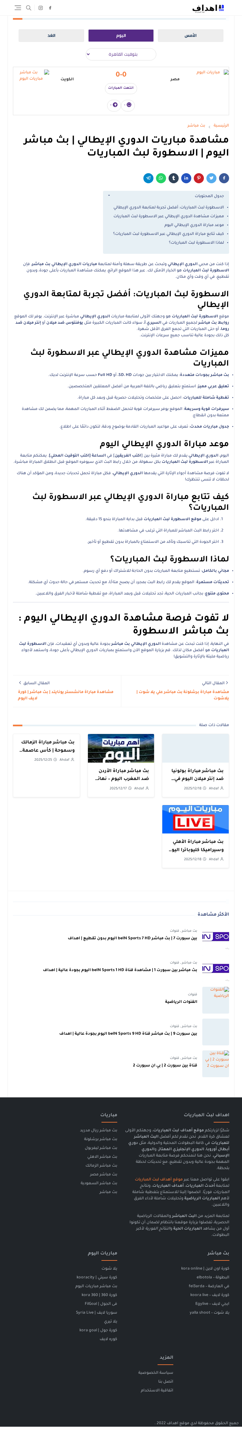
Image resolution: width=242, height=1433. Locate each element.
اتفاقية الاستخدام (157, 1391)
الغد (51, 35)
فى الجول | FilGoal (101, 1304)
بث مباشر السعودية (99, 1183)
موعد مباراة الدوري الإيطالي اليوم (194, 225)
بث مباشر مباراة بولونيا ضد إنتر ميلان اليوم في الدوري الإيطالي (197, 779)
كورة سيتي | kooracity (97, 1278)
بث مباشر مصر (103, 1175)
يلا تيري (110, 1322)
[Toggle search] (28, 8)
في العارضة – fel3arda (209, 1286)
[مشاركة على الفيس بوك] (224, 178)
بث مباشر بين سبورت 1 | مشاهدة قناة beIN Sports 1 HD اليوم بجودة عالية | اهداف (120, 970)
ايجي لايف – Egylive (212, 1304)
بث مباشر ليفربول (101, 1148)
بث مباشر (189, 931)
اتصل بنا (165, 1382)
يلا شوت (109, 1269)
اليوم (121, 35)
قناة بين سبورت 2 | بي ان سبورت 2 (165, 1066)
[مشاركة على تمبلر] (174, 178)
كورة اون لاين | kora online (205, 1269)
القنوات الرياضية (181, 1002)
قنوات (174, 931)
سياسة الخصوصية (155, 1373)
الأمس (191, 35)
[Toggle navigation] (18, 8)
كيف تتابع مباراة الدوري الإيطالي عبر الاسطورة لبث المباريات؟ (168, 234)
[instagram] (40, 8)
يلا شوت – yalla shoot (209, 1313)
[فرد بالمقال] (211, 178)
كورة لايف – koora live (209, 1295)
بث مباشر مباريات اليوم (96, 1286)
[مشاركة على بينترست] (199, 178)
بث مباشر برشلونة (100, 1139)
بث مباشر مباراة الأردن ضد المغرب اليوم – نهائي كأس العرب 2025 (122, 779)
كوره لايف (108, 1339)
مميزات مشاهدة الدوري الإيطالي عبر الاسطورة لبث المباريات (168, 216)
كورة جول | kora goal (98, 1330)
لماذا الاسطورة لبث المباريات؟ (196, 243)
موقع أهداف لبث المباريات (159, 1180)
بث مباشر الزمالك (101, 1166)
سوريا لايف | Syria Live (96, 1313)
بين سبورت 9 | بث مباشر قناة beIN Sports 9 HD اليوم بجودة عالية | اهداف (128, 1034)
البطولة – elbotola (213, 1278)
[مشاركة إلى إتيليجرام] (148, 178)
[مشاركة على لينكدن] (186, 178)
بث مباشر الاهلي (102, 1157)
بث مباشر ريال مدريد (98, 1131)
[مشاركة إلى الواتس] (161, 178)
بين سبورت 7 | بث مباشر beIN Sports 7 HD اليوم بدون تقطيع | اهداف (132, 938)
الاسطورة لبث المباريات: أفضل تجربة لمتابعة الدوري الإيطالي (168, 208)
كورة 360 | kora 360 (99, 1295)
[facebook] (50, 8)
